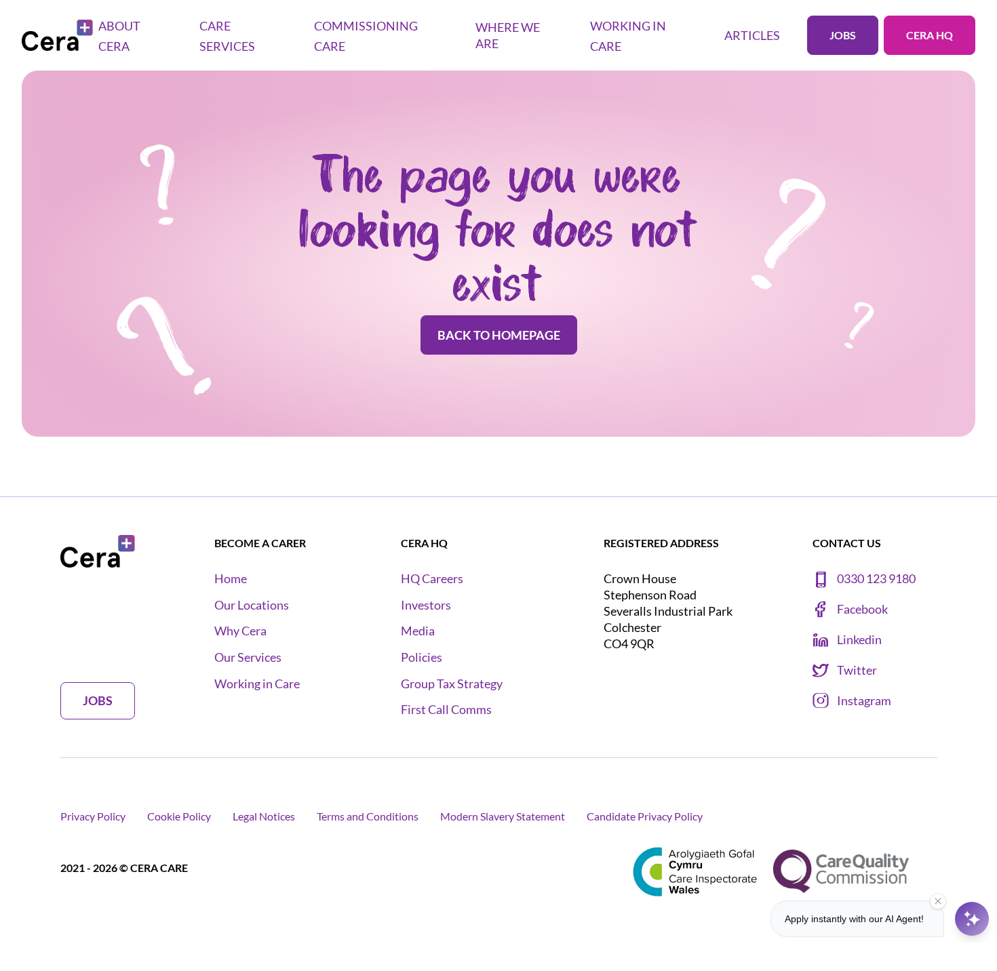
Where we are (507, 35)
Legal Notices (264, 816)
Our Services (247, 657)
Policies (421, 657)
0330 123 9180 (876, 579)
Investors (426, 605)
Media (418, 631)
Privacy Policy (92, 816)
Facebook (862, 609)
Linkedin (859, 640)
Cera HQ (929, 34)
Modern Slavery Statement (502, 816)
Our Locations (251, 605)
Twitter (857, 670)
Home (230, 579)
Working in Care (257, 684)
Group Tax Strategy (452, 684)
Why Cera (240, 631)
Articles (752, 35)
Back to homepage (498, 335)
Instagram (864, 701)
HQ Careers (432, 579)
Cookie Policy (179, 816)
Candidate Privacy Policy (645, 816)
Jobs (842, 34)
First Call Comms (446, 709)
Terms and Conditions (367, 816)
